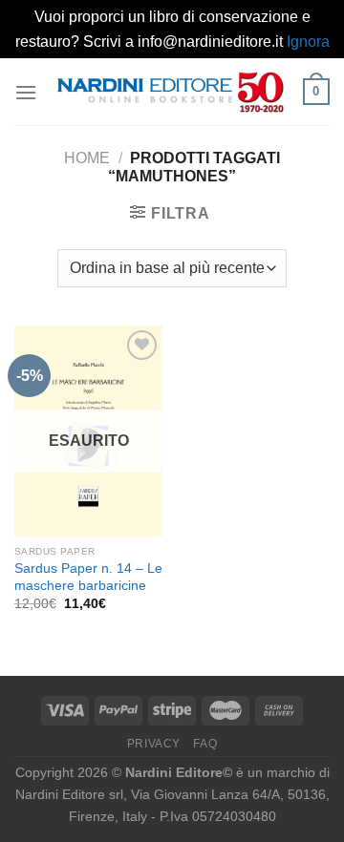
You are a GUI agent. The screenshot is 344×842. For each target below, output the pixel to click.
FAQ (205, 743)
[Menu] (25, 92)
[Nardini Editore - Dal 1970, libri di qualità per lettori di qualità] (170, 92)
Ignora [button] (308, 41)
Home (87, 158)
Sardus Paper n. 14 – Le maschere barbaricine (88, 577)
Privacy (154, 743)
